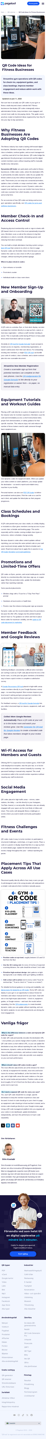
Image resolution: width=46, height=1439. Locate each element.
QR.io (26, 1362)
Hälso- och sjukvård (32, 1293)
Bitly (26, 1355)
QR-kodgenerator (21, 1004)
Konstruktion (29, 1290)
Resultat (27, 1380)
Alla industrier (29, 1309)
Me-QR (27, 1359)
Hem (2, 12)
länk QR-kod (5, 248)
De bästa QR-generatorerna (30, 1324)
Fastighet (28, 1286)
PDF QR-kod (29, 352)
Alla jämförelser (30, 1366)
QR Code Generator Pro (32, 1334)
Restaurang (28, 1278)
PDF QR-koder (28, 492)
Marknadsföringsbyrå (33, 1270)
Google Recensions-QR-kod (12, 686)
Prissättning (29, 1384)
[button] (3, 1125)
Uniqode (27, 1339)
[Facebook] (31, 1415)
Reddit (27, 1329)
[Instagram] (19, 1415)
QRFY (26, 1347)
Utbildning (28, 1297)
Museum (27, 1301)
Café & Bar (28, 1274)
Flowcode (28, 1343)
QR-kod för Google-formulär (20, 344)
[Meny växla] (43, 3)
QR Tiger (27, 1351)
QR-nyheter (11, 12)
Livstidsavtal (29, 1396)
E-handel (27, 1282)
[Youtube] (14, 1415)
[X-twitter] (27, 1415)
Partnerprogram (30, 1392)
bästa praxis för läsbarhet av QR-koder (15, 990)
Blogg (26, 1388)
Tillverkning (29, 1305)
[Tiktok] (23, 1415)
